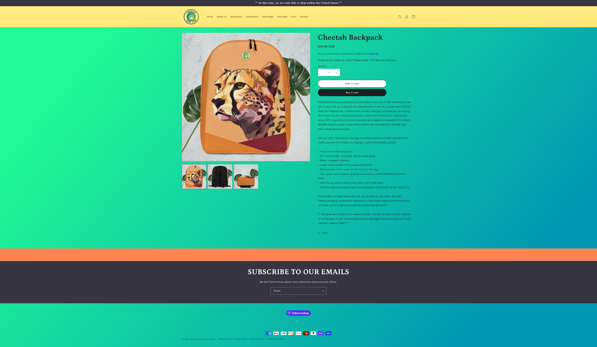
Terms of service (257, 339)
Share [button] (325, 233)
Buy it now (352, 92)
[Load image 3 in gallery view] (246, 176)
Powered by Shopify (207, 339)
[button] (399, 16)
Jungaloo (194, 339)
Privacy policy (240, 339)
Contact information (275, 339)
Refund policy (225, 339)
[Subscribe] (322, 291)
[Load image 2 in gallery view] (220, 176)
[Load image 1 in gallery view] (194, 176)
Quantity (322, 66)
